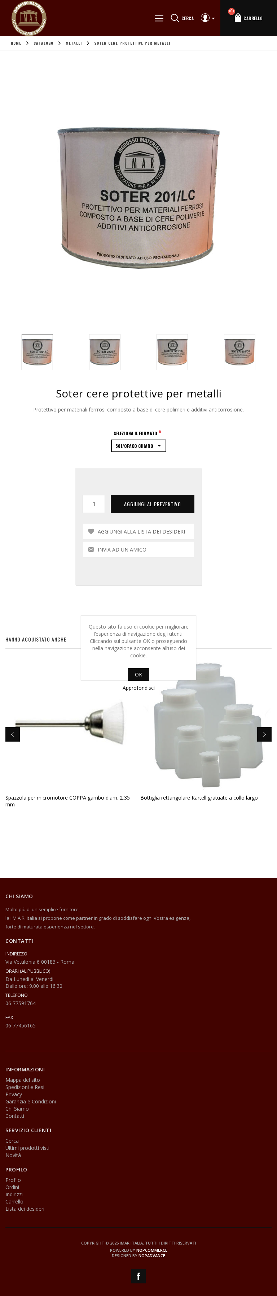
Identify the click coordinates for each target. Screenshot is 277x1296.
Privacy (13, 1094)
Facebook (138, 1276)
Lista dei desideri (24, 1208)
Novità (13, 1155)
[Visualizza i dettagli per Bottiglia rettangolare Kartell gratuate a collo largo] (206, 725)
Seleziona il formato (136, 433)
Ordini (12, 1187)
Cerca (12, 1140)
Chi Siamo (17, 1108)
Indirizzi (14, 1194)
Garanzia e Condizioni (30, 1101)
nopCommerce (151, 1250)
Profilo (13, 1179)
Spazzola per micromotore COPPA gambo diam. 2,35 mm (67, 801)
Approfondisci (139, 687)
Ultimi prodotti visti (27, 1147)
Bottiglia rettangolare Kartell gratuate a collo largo (199, 797)
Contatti (14, 1115)
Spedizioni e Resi (24, 1087)
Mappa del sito (22, 1079)
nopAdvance (151, 1255)
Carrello (14, 1201)
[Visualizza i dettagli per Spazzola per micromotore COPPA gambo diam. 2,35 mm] (71, 725)
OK (138, 674)
